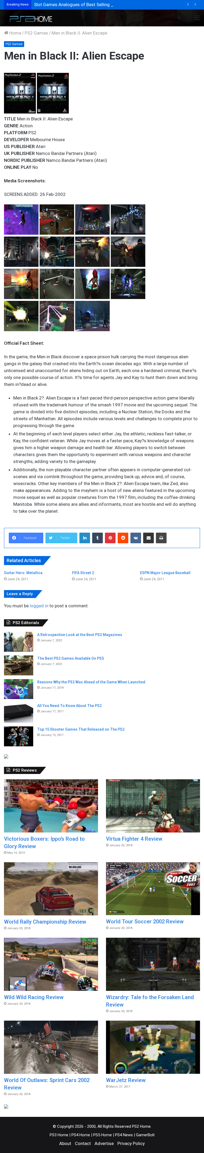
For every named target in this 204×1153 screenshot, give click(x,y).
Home (14, 33)
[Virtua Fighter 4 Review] (153, 805)
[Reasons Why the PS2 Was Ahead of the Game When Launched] (18, 689)
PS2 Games (36, 33)
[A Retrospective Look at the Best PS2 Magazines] (18, 642)
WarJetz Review (126, 1080)
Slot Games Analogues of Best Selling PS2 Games (84, 4)
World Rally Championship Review (45, 922)
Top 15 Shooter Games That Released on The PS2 (81, 729)
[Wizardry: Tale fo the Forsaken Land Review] (153, 964)
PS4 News (124, 1135)
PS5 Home (102, 1135)
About (65, 1143)
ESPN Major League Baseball (165, 573)
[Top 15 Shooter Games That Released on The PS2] (18, 736)
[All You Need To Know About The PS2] (18, 713)
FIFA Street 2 (83, 573)
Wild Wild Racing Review (33, 997)
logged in (39, 605)
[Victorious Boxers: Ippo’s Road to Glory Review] (51, 805)
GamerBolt (145, 1135)
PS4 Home (80, 1135)
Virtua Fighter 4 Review (134, 839)
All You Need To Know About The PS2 (69, 706)
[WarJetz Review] (153, 1047)
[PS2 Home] (29, 18)
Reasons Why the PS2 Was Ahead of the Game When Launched (91, 682)
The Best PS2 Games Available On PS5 (70, 658)
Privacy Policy (131, 1143)
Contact (83, 1143)
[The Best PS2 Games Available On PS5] (18, 665)
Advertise (104, 1143)
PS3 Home (59, 1135)
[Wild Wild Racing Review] (51, 964)
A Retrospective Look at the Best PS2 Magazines (79, 635)
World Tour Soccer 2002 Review (145, 921)
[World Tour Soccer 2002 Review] (153, 888)
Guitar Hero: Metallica (23, 573)
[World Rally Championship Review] (51, 888)
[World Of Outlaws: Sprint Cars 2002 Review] (51, 1047)
